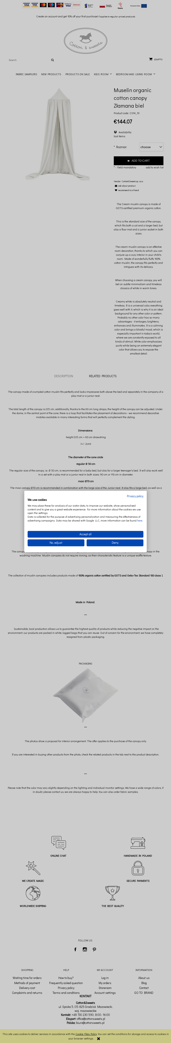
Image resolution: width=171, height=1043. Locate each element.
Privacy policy (135, 496)
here (139, 520)
